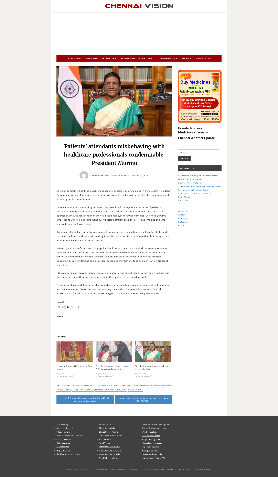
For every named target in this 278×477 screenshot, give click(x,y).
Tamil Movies (202, 58)
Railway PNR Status (150, 450)
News (126, 175)
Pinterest (182, 218)
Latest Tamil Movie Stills (109, 447)
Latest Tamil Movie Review (110, 450)
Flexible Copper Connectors (68, 454)
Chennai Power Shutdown (190, 183)
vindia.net (209, 469)
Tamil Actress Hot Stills (109, 458)
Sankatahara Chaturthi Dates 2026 (195, 193)
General (185, 58)
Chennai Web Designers (152, 443)
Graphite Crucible (63, 450)
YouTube (181, 225)
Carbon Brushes (63, 443)
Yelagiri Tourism (63, 432)
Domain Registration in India (154, 428)
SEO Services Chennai (151, 436)
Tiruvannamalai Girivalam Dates (193, 190)
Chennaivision (100, 175)
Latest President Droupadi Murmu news (152, 385)
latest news (126, 385)
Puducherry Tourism (64, 428)
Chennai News (74, 58)
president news (135, 390)
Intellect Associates (64, 439)
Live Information (166, 58)
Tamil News (183, 200)
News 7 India (184, 197)
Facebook (182, 211)
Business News (146, 58)
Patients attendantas (83, 390)
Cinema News (91, 58)
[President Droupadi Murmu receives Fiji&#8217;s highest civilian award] (114, 351)
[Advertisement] (139, 33)
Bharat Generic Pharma (108, 432)
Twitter (181, 215)
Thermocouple (62, 447)
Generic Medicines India (152, 454)
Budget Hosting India (151, 439)
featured (66, 385)
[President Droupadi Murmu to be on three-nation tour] (153, 351)
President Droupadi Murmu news (111, 390)
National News (109, 58)
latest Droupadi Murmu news (104, 385)
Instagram (183, 222)
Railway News (128, 58)
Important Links (188, 168)
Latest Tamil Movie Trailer (109, 454)
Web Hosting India (149, 432)
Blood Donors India (107, 428)
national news (64, 390)
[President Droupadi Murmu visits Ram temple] (74, 351)
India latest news (80, 385)
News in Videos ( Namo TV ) (153, 458)
